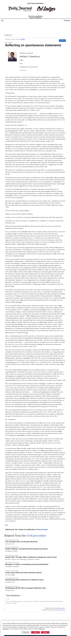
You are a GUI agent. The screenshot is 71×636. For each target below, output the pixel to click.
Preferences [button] (42, 628)
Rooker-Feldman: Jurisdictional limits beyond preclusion (26, 549)
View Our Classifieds (35, 17)
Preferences (26, 632)
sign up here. (61, 610)
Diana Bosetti (43, 529)
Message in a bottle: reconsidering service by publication (26, 564)
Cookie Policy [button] (5, 628)
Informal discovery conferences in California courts (24, 580)
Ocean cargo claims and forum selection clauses (23, 573)
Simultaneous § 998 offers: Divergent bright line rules (25, 588)
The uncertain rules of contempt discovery (21, 542)
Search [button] (67, 20)
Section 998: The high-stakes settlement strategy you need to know (31, 557)
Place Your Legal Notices (35, 16)
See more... (23, 70)
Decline (35, 632)
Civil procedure (36, 535)
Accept (45, 632)
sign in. (63, 608)
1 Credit (22, 39)
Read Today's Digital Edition (35, 3)
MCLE (9, 35)
